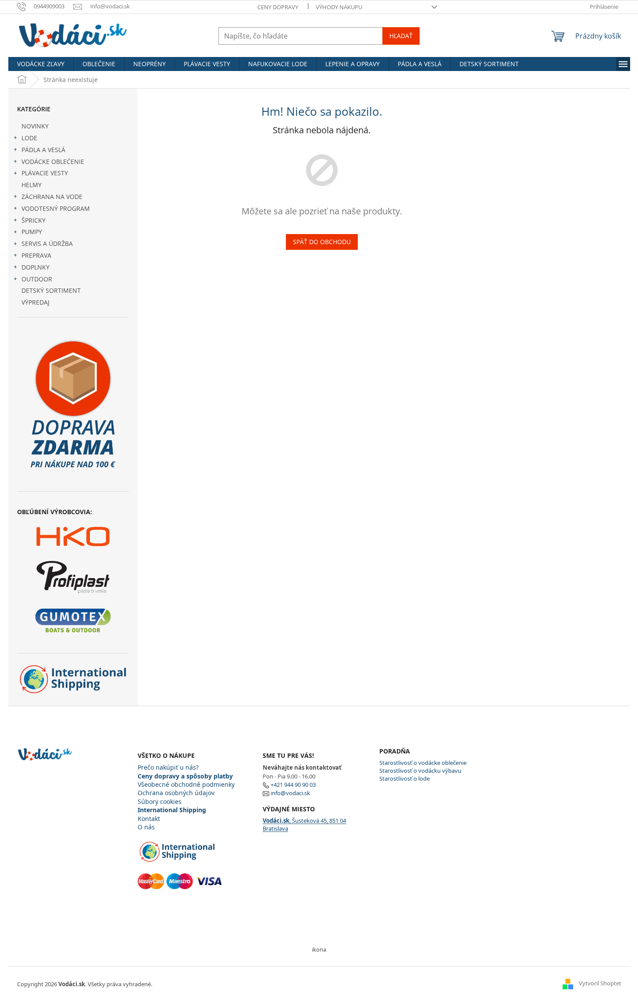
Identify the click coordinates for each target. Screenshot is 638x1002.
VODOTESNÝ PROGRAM (55, 208)
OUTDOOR (36, 279)
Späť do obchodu (322, 242)
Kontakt (149, 818)
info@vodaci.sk (290, 793)
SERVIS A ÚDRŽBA (47, 243)
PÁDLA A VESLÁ (43, 150)
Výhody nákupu (339, 7)
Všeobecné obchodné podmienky (186, 784)
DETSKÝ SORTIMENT (51, 290)
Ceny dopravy (277, 7)
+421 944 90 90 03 (293, 785)
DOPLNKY (35, 267)
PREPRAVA (36, 255)
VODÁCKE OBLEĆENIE (52, 161)
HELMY (31, 185)
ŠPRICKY (33, 220)
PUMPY (31, 231)
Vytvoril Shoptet (600, 984)
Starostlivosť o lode (404, 778)
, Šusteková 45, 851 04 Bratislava (304, 824)
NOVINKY (35, 126)
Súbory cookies (160, 801)
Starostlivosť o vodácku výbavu (420, 771)
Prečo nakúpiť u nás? (168, 767)
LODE (29, 138)
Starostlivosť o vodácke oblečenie (423, 763)
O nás (146, 827)
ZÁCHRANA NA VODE (51, 196)
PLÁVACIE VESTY (44, 173)
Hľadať (401, 36)
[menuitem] (40, 64)
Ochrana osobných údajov (176, 793)
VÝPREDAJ (35, 302)
